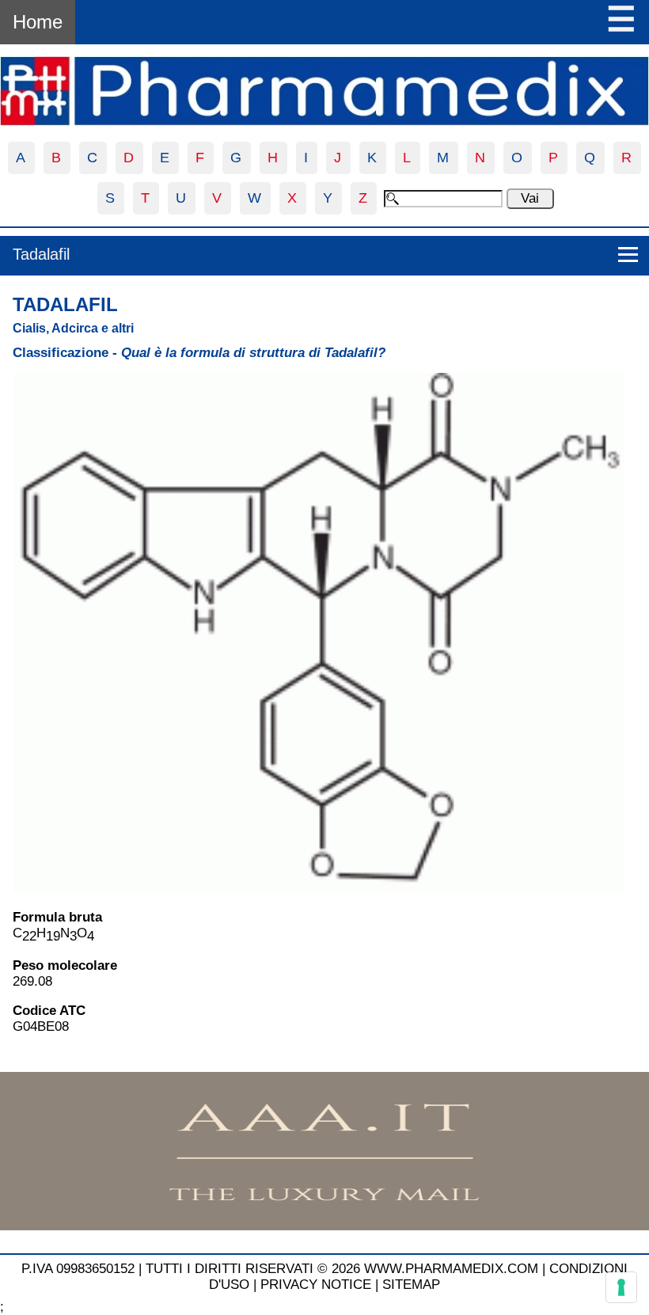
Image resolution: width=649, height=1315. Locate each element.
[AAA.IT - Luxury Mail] (324, 1225)
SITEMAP (411, 1284)
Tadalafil (41, 254)
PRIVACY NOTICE (315, 1284)
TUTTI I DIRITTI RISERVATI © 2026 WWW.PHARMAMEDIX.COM (342, 1268)
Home (38, 21)
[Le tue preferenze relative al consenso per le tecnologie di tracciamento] (621, 1287)
